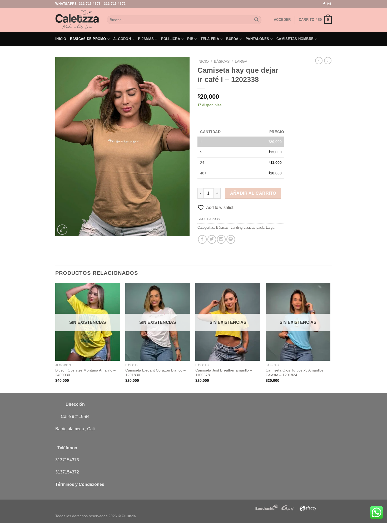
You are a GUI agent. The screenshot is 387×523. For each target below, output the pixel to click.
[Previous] (55, 337)
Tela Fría (210, 39)
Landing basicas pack (247, 227)
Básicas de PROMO (88, 39)
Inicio (60, 39)
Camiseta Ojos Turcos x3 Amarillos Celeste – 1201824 (295, 372)
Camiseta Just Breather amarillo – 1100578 (223, 372)
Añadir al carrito (253, 193)
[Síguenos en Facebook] (324, 4)
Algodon (122, 39)
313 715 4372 (115, 4)
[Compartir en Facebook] (202, 239)
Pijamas (146, 39)
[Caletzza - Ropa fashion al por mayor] (77, 20)
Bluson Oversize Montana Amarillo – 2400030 (85, 372)
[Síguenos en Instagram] (329, 4)
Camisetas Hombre (295, 39)
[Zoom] (62, 229)
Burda (232, 39)
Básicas (222, 61)
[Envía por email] (221, 239)
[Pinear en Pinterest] (230, 239)
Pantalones (257, 39)
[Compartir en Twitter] (211, 239)
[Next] (330, 337)
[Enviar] (256, 20)
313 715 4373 (90, 4)
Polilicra (170, 39)
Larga (241, 61)
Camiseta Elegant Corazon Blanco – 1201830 (155, 372)
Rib (190, 39)
